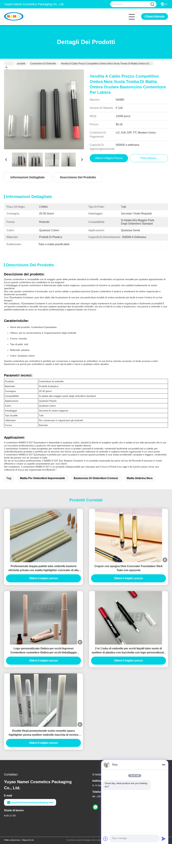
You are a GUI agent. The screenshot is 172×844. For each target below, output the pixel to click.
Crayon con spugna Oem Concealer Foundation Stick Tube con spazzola (128, 568)
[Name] (152, 4)
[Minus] (164, 765)
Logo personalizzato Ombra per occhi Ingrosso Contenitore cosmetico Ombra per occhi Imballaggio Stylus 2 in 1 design (43, 651)
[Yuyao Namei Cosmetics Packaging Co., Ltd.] (22, 17)
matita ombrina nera (140, 478)
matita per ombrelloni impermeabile (42, 478)
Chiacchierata (154, 16)
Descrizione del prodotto (78, 177)
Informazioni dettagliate (27, 177)
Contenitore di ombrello (43, 63)
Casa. (8, 63)
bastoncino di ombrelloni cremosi (96, 478)
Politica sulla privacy (12, 840)
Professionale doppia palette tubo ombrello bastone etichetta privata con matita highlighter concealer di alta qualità (43, 568)
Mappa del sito (28, 840)
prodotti (21, 63)
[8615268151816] (95, 807)
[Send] (163, 838)
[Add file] (105, 838)
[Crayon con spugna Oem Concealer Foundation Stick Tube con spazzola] (128, 535)
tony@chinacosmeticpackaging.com (32, 802)
